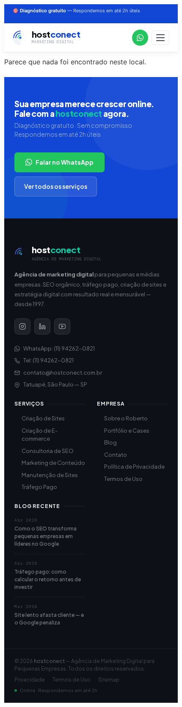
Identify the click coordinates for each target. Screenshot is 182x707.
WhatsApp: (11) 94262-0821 (59, 348)
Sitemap (108, 680)
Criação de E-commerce (40, 434)
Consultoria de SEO (48, 450)
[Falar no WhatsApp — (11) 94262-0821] (140, 38)
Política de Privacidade (134, 466)
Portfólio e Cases (126, 430)
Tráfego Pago (39, 486)
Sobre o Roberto (126, 418)
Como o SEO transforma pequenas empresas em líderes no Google (45, 536)
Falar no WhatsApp (65, 162)
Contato (115, 454)
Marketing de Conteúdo (53, 462)
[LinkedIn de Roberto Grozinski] (42, 326)
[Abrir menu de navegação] (160, 37)
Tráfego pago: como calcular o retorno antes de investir (47, 579)
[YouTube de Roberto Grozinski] (62, 326)
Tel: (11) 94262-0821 (48, 360)
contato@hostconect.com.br (62, 372)
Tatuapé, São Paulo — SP (55, 384)
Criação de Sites (43, 418)
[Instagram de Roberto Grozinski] (22, 326)
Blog (110, 442)
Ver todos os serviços (55, 186)
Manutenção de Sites (50, 475)
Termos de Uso (123, 478)
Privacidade (29, 680)
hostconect (49, 661)
